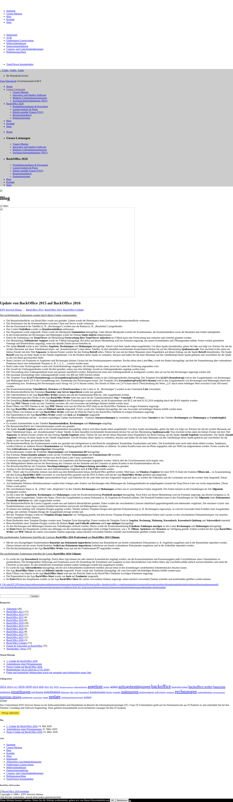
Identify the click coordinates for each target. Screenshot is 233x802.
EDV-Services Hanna (11, 309)
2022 (46, 687)
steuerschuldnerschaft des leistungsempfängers (79, 587)
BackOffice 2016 (53, 309)
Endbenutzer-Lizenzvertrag (20, 40)
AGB (9, 37)
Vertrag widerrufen (10, 713)
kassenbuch (160, 584)
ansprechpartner (72, 584)
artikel (114, 686)
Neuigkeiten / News (16, 648)
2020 (41, 687)
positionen (170, 692)
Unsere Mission (14, 13)
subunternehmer (128, 587)
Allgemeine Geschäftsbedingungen (23, 761)
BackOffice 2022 (15, 631)
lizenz (200, 584)
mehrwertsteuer (146, 692)
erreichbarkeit (52, 692)
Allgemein (11, 608)
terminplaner (37, 697)
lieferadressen (190, 584)
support (139, 587)
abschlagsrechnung (67, 687)
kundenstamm (98, 692)
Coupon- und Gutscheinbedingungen (24, 49)
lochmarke (116, 692)
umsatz (45, 697)
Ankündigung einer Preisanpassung (24, 664)
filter (72, 692)
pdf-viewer (160, 692)
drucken (137, 584)
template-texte (27, 697)
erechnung (37, 692)
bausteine (128, 584)
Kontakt (10, 19)
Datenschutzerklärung (17, 46)
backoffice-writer (115, 584)
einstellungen (148, 584)
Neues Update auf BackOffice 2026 (24, 666)
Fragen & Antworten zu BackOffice (24, 646)
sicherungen (43, 587)
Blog (8, 16)
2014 (10, 686)
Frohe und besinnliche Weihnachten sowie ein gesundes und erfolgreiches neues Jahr (48, 672)
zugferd (87, 697)
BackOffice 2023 (15, 634)
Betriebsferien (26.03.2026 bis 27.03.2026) (27, 669)
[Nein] (130, 801)
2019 (35, 686)
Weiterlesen (122, 800)
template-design (151, 587)
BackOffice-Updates (73, 309)
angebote (59, 584)
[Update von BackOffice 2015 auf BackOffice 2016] (67, 296)
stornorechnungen (111, 587)
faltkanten (65, 692)
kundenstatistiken (174, 584)
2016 (18, 584)
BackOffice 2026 (15, 640)
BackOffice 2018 (15, 623)
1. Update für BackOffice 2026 (22, 661)
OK (112, 800)
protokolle (12, 587)
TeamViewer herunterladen (19, 64)
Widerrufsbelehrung (16, 43)
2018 (28, 686)
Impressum (11, 34)
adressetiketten (48, 584)
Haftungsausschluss (16, 52)
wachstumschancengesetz (72, 697)
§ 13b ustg (5, 584)
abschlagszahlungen (31, 584)
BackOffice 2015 (34, 309)
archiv (106, 687)
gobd (76, 692)
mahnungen (209, 584)
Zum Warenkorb (8, 81)
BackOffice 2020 (15, 628)
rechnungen (31, 587)
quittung (21, 587)
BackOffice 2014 (15, 614)
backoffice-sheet (99, 584)
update (162, 587)
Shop (9, 22)
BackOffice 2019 (15, 626)
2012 (3, 686)
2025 (56, 687)
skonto (52, 587)
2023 (51, 687)
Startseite (10, 11)
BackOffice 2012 (15, 611)
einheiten (5, 692)
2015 (13, 584)
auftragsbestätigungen (134, 687)
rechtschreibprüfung (205, 692)
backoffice (85, 584)
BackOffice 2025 (15, 637)
